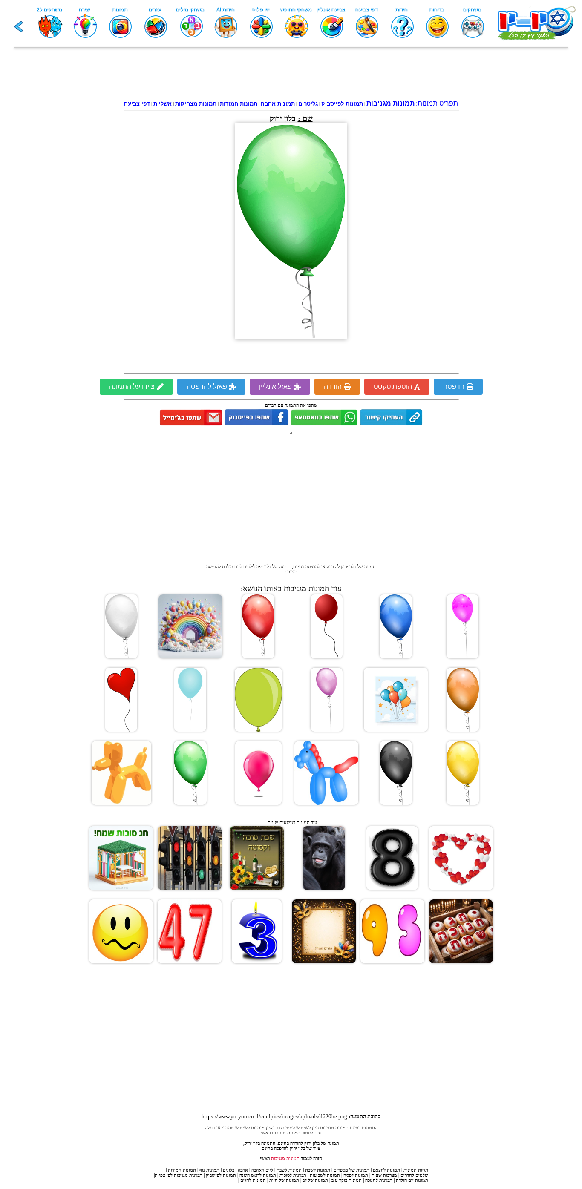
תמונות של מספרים (351, 1169)
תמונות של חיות (284, 1180)
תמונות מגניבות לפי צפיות (178, 1175)
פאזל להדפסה (207, 386)
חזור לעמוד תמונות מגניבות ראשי (291, 1132)
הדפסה (453, 386)
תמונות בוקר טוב (346, 1180)
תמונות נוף (208, 1169)
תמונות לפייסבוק (221, 1175)
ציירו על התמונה (132, 386)
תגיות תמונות (415, 1169)
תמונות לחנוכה (378, 1180)
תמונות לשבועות (325, 1175)
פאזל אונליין (275, 386)
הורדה (333, 386)
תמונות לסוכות (292, 1175)
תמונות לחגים (253, 1180)
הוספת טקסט (393, 386)
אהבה (243, 1169)
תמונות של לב (315, 1180)
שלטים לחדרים (414, 1175)
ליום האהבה (262, 1169)
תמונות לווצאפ (386, 1169)
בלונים (228, 1169)
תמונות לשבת (317, 1169)
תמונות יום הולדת (412, 1180)
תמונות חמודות (182, 1169)
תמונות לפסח (355, 1175)
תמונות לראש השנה (257, 1175)
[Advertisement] (291, 75)
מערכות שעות (384, 1175)
